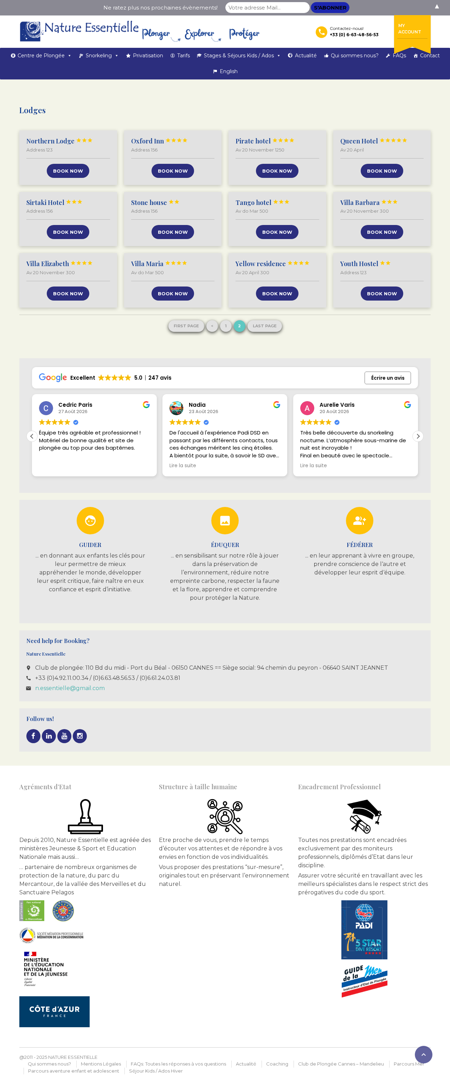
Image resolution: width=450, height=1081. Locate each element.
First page (186, 325)
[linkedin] (49, 736)
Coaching (277, 1064)
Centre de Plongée (41, 55)
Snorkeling (99, 55)
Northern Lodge (59, 141)
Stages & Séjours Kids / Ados (239, 55)
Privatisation (148, 55)
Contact (430, 55)
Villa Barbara (369, 202)
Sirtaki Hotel (54, 202)
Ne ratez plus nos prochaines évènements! (160, 7)
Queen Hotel (373, 141)
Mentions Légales (101, 1064)
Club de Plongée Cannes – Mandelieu (341, 1064)
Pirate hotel (265, 141)
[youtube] (64, 736)
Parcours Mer (409, 1064)
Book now (68, 171)
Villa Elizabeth (59, 263)
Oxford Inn (159, 141)
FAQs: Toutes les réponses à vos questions (178, 1064)
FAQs (399, 55)
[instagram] (80, 736)
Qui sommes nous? (355, 55)
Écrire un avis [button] (388, 377)
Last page (265, 325)
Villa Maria (159, 263)
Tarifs (183, 55)
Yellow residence (273, 263)
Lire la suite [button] (182, 466)
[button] (418, 436)
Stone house (155, 202)
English (229, 71)
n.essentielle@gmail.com (70, 688)
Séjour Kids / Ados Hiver (156, 1071)
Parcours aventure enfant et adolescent (73, 1071)
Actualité (306, 55)
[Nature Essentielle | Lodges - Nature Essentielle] (139, 31)
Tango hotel (263, 202)
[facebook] (33, 736)
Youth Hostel (365, 263)
